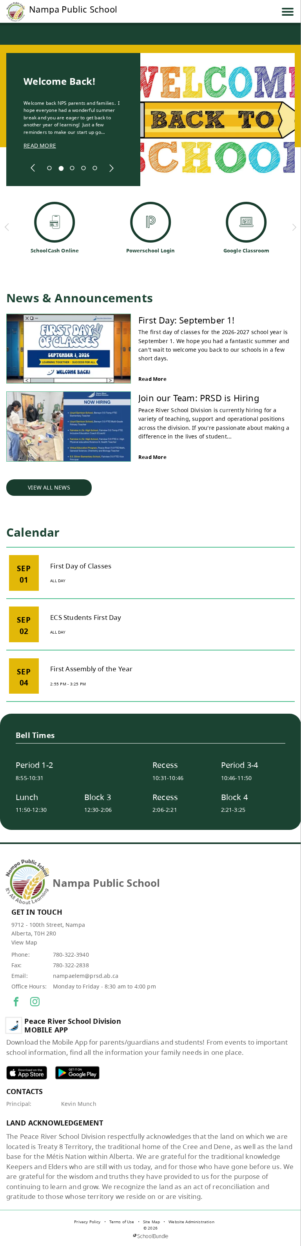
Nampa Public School (73, 9)
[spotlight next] (111, 168)
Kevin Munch (78, 1103)
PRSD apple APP (26, 1073)
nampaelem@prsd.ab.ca (85, 975)
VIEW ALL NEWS (49, 487)
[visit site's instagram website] (35, 1002)
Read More (152, 378)
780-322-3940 (71, 954)
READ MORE (40, 145)
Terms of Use (121, 1221)
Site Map (151, 1221)
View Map (24, 942)
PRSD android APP (77, 1073)
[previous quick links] (7, 227)
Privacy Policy (87, 1221)
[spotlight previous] (33, 168)
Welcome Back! (59, 81)
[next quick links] (294, 227)
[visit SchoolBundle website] (150, 1236)
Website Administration (191, 1221)
